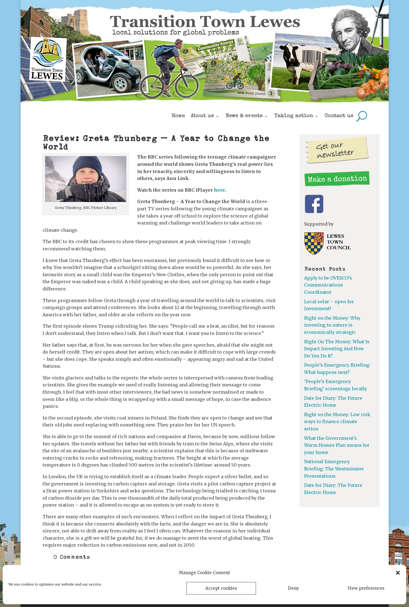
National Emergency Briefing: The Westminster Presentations (334, 468)
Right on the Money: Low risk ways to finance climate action (337, 421)
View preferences (366, 588)
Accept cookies (221, 588)
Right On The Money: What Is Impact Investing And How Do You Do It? (336, 349)
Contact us (339, 116)
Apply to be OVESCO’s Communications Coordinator (328, 285)
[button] (398, 573)
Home (178, 116)
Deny (293, 588)
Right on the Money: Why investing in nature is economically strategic (332, 325)
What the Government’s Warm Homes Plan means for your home (336, 445)
